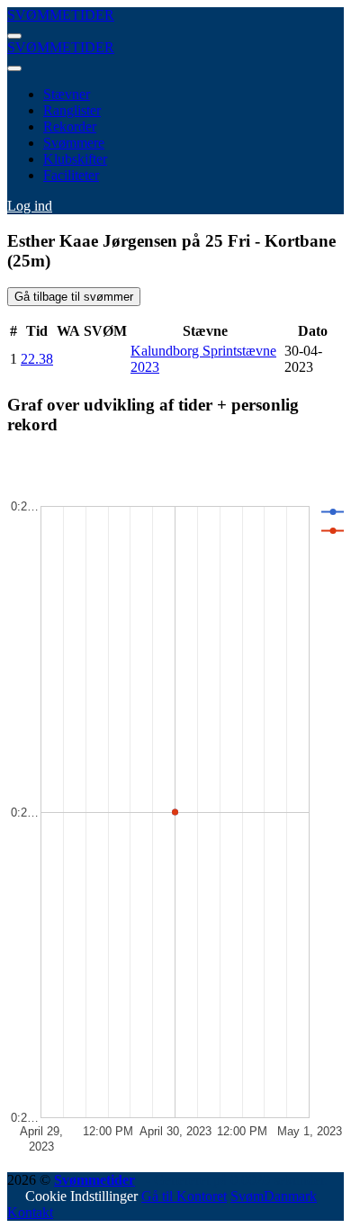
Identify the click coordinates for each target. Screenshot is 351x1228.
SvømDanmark (273, 1196)
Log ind (29, 205)
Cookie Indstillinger (81, 1196)
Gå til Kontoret (184, 1196)
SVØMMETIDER (60, 15)
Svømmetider (94, 1179)
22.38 (37, 358)
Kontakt (30, 1212)
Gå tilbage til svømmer (73, 296)
